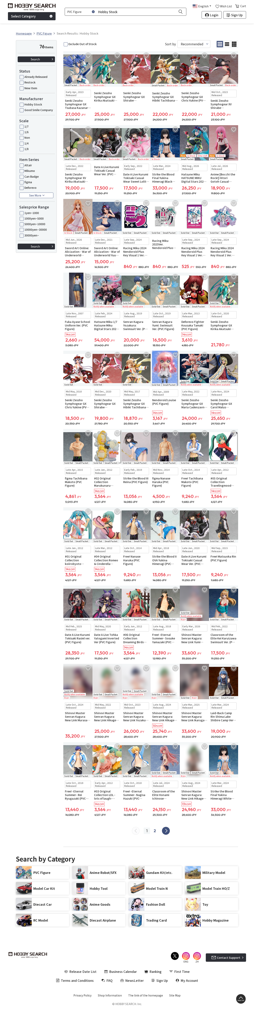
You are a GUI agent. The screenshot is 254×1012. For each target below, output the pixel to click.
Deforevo (30, 187)
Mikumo (29, 170)
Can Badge (31, 176)
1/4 (26, 143)
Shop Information (110, 995)
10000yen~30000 (35, 229)
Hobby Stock (33, 104)
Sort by (170, 44)
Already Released (35, 76)
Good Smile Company (38, 110)
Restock (30, 82)
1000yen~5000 (34, 218)
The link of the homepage (145, 995)
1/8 (26, 149)
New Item (30, 88)
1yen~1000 (31, 213)
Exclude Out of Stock (82, 44)
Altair (28, 165)
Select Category (23, 16)
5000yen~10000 (34, 224)
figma (28, 182)
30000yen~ (31, 235)
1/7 (26, 126)
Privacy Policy (82, 995)
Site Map (175, 995)
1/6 (26, 132)
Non (27, 137)
